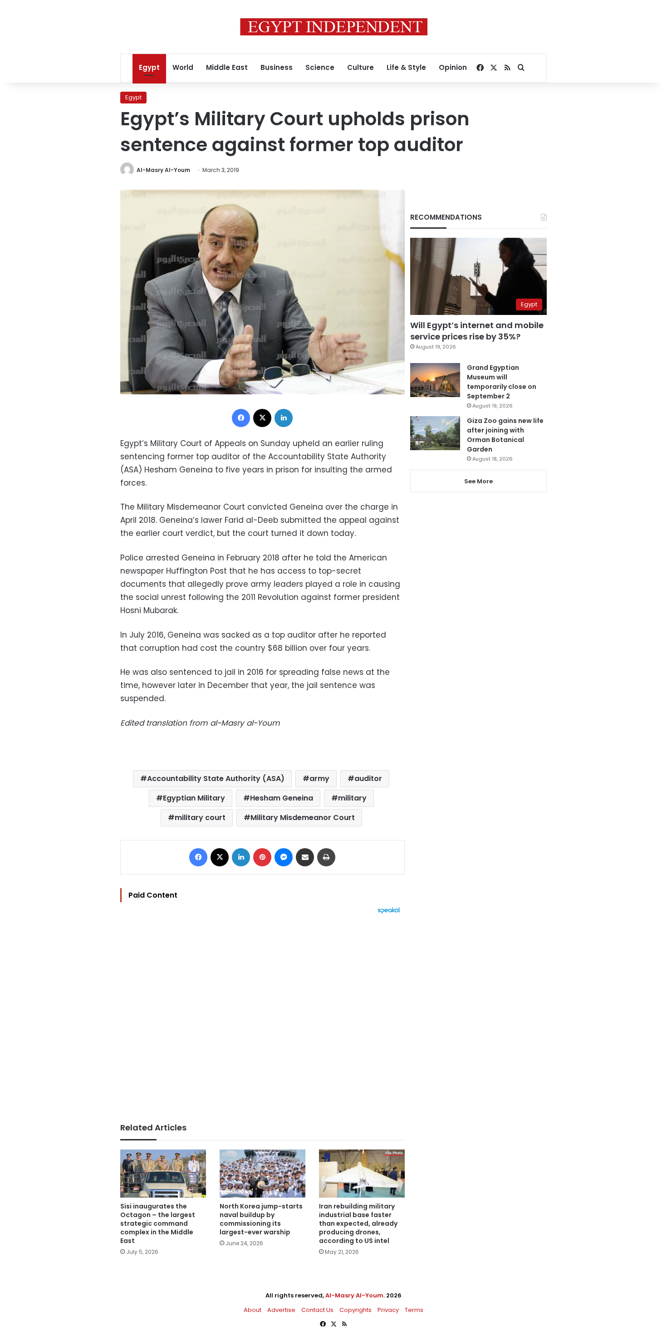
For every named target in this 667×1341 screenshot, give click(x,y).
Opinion (453, 67)
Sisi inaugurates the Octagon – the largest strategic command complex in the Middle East (157, 1223)
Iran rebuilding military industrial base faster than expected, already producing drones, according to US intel (358, 1223)
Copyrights (355, 1310)
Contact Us (317, 1310)
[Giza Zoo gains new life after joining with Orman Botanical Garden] (435, 433)
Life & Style (406, 67)
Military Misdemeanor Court (302, 817)
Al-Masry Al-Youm (163, 170)
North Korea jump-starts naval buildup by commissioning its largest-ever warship (261, 1219)
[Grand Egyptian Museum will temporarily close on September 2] (435, 380)
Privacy (388, 1310)
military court (200, 817)
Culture (360, 67)
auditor (368, 778)
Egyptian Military (194, 798)
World (182, 67)
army (319, 778)
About (252, 1310)
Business (276, 67)
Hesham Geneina (281, 798)
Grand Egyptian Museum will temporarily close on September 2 (501, 382)
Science (319, 67)
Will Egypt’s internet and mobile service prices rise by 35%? (477, 330)
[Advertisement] (262, 1013)
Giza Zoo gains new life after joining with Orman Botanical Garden (505, 435)
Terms (414, 1310)
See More (478, 481)
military (352, 798)
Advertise (281, 1310)
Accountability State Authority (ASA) (215, 778)
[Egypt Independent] (333, 26)
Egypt (149, 67)
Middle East (227, 67)
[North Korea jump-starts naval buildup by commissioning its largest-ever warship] (262, 1173)
